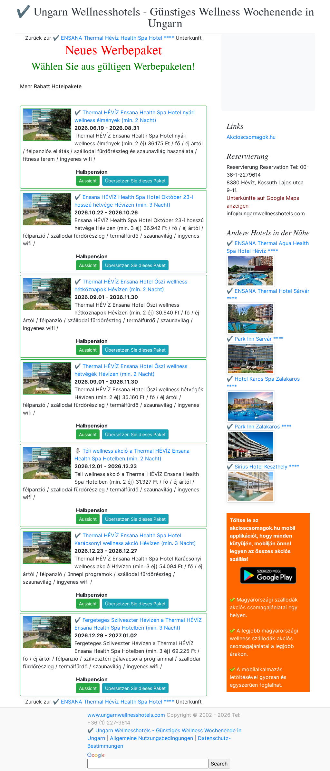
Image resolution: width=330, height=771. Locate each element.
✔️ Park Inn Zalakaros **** (259, 426)
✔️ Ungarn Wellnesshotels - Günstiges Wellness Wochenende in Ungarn (165, 16)
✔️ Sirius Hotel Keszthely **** (263, 466)
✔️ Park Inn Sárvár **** (255, 338)
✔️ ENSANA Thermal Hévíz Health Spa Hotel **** (113, 38)
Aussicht (88, 180)
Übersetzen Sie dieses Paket (135, 180)
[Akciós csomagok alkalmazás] (268, 574)
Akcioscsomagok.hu (251, 137)
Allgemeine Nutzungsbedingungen (151, 738)
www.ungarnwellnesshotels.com (127, 715)
